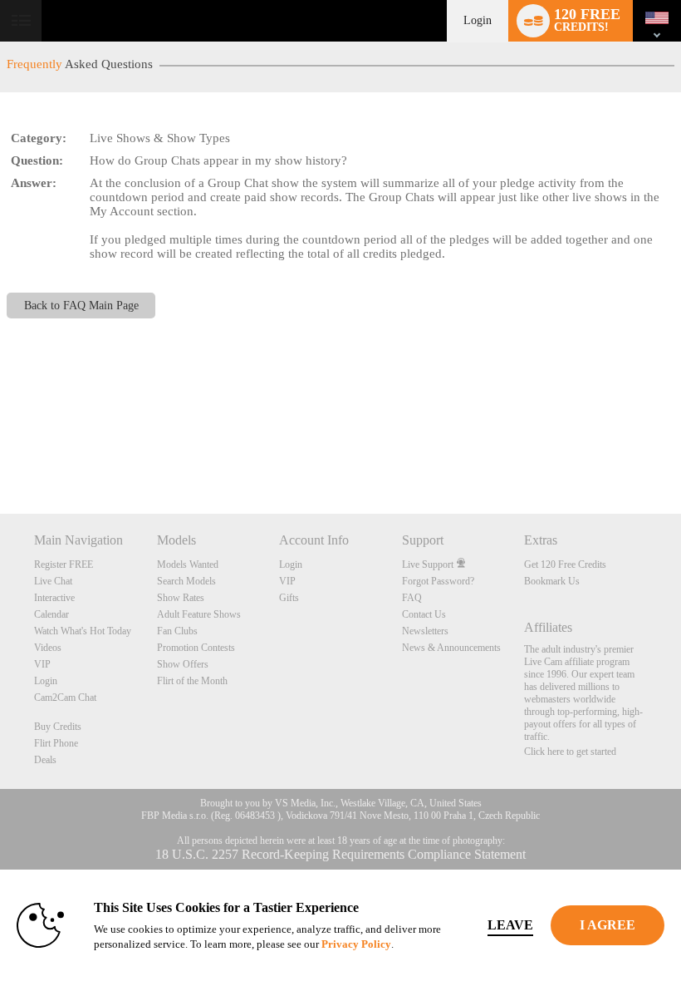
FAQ (412, 598)
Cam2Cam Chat (65, 697)
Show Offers (182, 664)
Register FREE (63, 564)
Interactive (54, 598)
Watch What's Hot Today (82, 631)
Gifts (289, 598)
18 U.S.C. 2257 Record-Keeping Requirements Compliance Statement (340, 854)
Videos (47, 647)
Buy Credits (57, 726)
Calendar (51, 614)
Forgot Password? (438, 581)
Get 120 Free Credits (565, 564)
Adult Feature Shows (199, 614)
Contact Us (424, 614)
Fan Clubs (177, 631)
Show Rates (180, 598)
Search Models (186, 581)
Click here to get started (570, 751)
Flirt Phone (56, 743)
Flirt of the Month (192, 681)
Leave (510, 925)
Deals (45, 760)
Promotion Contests (196, 647)
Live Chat (53, 581)
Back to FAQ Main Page (81, 305)
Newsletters (425, 631)
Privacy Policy (356, 944)
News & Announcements (451, 647)
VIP (42, 664)
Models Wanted (187, 564)
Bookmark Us (552, 581)
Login (477, 20)
